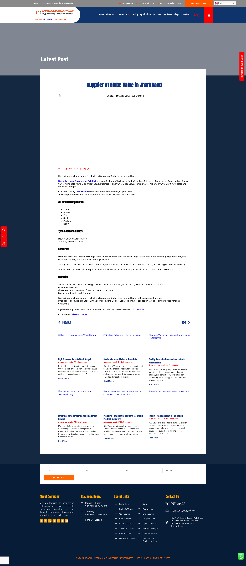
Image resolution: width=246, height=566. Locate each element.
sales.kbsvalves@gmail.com (183, 510)
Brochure (157, 14)
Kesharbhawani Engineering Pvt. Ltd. (77, 181)
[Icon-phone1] (4, 236)
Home (101, 14)
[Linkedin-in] (49, 521)
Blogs (176, 14)
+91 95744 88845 (178, 502)
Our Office (185, 14)
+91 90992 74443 (178, 504)
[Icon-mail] (4, 229)
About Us (110, 14)
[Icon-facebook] (41, 521)
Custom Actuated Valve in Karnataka (120, 359)
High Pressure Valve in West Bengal (74, 359)
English (221, 3)
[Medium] (62, 521)
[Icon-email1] (4, 243)
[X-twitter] (45, 521)
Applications (145, 14)
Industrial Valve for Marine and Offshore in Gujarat (77, 417)
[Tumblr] (54, 521)
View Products (79, 314)
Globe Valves (82, 191)
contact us (139, 309)
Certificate (167, 14)
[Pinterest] (66, 521)
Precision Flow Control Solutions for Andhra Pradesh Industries (123, 417)
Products (123, 14)
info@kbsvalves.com (180, 511)
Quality (135, 14)
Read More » (63, 378)
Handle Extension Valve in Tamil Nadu (166, 416)
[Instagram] (58, 521)
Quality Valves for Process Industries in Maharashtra (167, 361)
